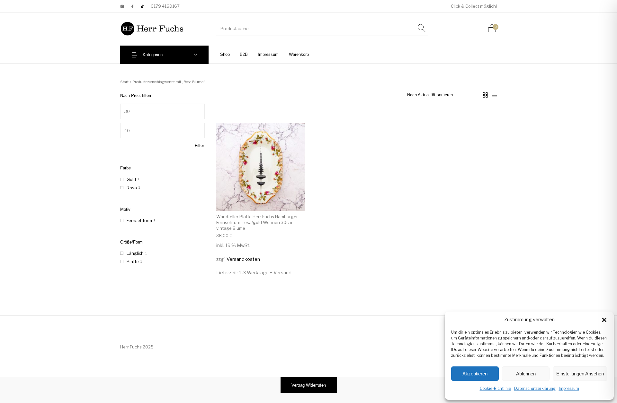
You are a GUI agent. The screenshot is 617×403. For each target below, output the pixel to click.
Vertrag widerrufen (308, 385)
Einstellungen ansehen (580, 373)
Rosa (132, 187)
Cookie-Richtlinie (495, 388)
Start (124, 82)
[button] (604, 320)
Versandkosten (243, 259)
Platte (133, 261)
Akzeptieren (474, 373)
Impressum (569, 388)
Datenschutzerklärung (535, 388)
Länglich (135, 253)
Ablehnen (526, 373)
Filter (199, 145)
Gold (131, 179)
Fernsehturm (139, 220)
